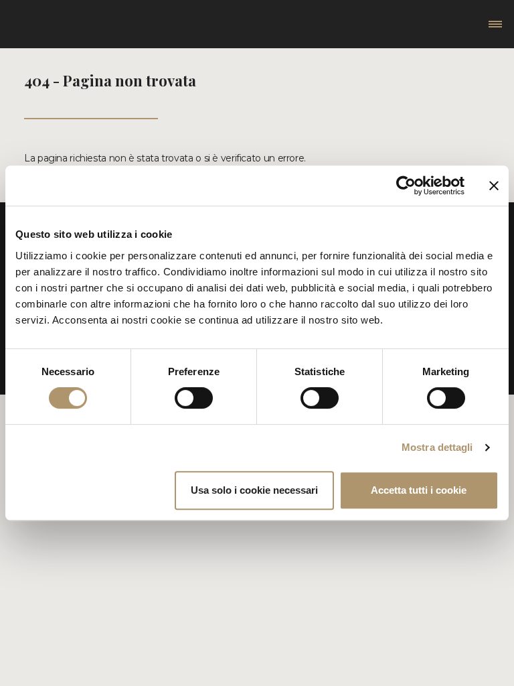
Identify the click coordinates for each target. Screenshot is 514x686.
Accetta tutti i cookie (418, 490)
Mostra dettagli (437, 447)
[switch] (194, 398)
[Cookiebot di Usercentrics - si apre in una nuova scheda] (405, 186)
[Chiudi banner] (494, 185)
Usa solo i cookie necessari (254, 490)
